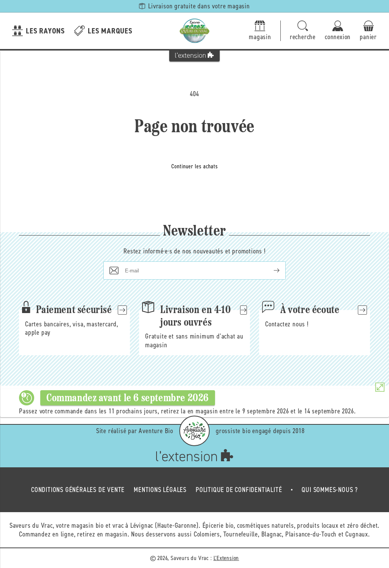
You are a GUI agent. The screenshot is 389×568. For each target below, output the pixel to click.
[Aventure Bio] (194, 431)
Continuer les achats (194, 166)
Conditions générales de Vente (78, 489)
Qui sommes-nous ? (330, 489)
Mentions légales (160, 489)
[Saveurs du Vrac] (194, 31)
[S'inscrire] (270, 270)
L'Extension (226, 558)
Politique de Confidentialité (239, 489)
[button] (303, 31)
